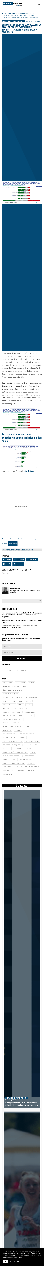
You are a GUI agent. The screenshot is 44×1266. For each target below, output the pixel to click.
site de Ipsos (29, 471)
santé (29, 705)
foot (33, 752)
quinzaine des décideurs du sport (18, 734)
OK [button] (5, 1261)
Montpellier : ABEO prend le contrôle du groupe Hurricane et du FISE (22, 621)
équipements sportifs (12, 690)
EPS (20, 701)
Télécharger (13, 544)
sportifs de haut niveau (14, 738)
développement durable (13, 763)
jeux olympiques (10, 694)
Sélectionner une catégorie (15, 671)
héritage (29, 716)
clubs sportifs (30, 745)
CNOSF (31, 683)
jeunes (28, 701)
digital (31, 763)
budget (18, 730)
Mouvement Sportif (20, 1098)
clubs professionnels (13, 719)
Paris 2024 (7, 683)
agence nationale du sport (26, 767)
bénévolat (7, 774)
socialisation (27, 550)
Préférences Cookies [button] (15, 1261)
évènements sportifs (13, 550)
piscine (6, 708)
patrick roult (9, 701)
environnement (32, 741)
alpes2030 (7, 730)
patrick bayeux (9, 759)
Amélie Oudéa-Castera (12, 716)
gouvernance (31, 697)
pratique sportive (11, 686)
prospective (30, 756)
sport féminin (26, 759)
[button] (7, 559)
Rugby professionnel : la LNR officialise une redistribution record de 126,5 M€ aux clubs (21, 1103)
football (23, 708)
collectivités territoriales (15, 752)
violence (7, 767)
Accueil (4, 14)
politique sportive (11, 712)
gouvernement (30, 712)
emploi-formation (11, 723)
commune (32, 770)
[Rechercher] (40, 601)
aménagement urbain (12, 741)
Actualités (11, 14)
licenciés (21, 770)
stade (20, 705)
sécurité (6, 749)
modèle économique (12, 727)
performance (9, 705)
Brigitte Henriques (11, 745)
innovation (8, 770)
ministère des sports (12, 697)
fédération (20, 683)
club (27, 727)
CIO (14, 708)
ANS (24, 686)
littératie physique (22, 749)
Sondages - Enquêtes (17, 21)
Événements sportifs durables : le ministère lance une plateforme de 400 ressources (19, 627)
